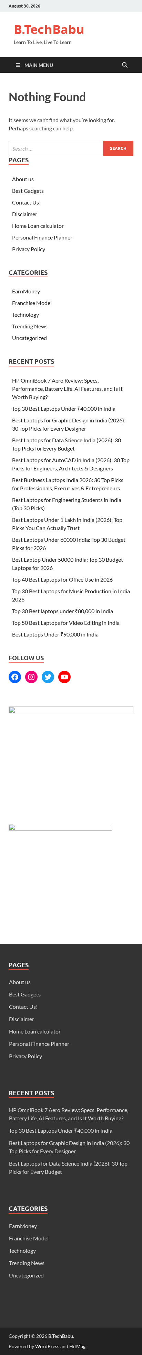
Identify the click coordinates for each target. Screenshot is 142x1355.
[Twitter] (48, 677)
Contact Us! (26, 202)
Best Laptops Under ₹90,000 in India (55, 634)
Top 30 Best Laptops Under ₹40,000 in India (64, 408)
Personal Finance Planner (42, 237)
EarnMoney (26, 291)
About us (23, 179)
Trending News (30, 326)
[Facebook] (15, 677)
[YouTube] (64, 677)
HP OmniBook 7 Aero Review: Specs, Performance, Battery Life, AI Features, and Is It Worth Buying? (67, 388)
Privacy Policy (28, 249)
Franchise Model (32, 303)
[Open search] (125, 65)
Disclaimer (24, 214)
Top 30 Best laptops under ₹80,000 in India (62, 611)
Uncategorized (29, 338)
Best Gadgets (28, 190)
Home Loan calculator (38, 225)
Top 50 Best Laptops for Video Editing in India (66, 622)
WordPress (47, 1346)
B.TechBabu (49, 29)
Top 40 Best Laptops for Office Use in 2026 (62, 579)
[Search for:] (71, 148)
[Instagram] (31, 677)
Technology (25, 314)
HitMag (77, 1346)
